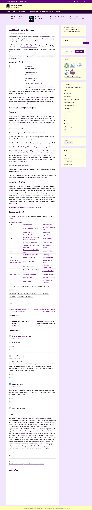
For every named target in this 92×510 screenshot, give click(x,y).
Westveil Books (16, 5)
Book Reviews (13, 21)
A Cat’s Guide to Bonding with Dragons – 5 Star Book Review (17, 18)
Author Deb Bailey (47, 238)
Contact (26, 1)
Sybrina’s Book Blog (48, 271)
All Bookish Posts (33, 11)
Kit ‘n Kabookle (27, 277)
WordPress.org (68, 164)
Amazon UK (28, 108)
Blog (65, 90)
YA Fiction (66, 133)
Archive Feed (67, 84)
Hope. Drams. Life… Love (30, 228)
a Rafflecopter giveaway (16, 222)
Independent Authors (48, 274)
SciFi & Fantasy (68, 127)
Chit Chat (66, 108)
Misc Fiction (67, 124)
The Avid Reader (47, 224)
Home (8, 1)
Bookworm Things (69, 102)
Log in (65, 155)
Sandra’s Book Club (28, 261)
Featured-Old (67, 111)
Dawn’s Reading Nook (48, 277)
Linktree (21, 1)
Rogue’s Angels (27, 224)
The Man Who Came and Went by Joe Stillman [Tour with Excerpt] (21, 322)
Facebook (18, 207)
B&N (34, 108)
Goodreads (36, 83)
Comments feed (68, 161)
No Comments (22, 33)
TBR (65, 130)
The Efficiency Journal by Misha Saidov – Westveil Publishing (26, 464)
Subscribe (79, 51)
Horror (65, 118)
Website (11, 207)
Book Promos (16, 325)
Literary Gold (27, 281)
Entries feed (67, 158)
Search (66, 40)
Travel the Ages (47, 242)
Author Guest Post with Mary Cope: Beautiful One (48, 322)
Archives (66, 140)
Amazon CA (20, 108)
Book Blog (22, 11)
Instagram (30, 207)
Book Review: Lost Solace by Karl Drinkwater (40, 18)
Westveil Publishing (48, 257)
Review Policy (14, 1)
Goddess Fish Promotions (29, 47)
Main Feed (66, 121)
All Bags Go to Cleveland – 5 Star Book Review (57, 18)
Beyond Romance (28, 266)
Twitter (24, 207)
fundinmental (46, 232)
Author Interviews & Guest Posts (48, 326)
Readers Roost (27, 235)
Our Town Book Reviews (30, 242)
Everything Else (46, 11)
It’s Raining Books (47, 255)
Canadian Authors (69, 105)
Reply (10, 349)
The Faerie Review (15, 274)
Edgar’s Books (46, 235)
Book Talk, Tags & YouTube (71, 99)
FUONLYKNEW (27, 232)
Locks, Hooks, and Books (30, 255)
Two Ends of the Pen (48, 251)
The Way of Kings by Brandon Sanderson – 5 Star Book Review (78, 18)
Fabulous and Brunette (29, 257)
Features (66, 114)
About (13, 11)
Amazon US (12, 108)
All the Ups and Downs (29, 274)
